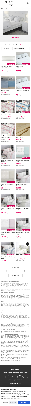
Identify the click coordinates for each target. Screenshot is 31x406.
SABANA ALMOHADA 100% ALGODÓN (6, 67)
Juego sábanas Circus (21, 115)
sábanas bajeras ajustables (11, 334)
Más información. (15, 398)
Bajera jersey (19, 137)
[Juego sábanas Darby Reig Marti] (23, 200)
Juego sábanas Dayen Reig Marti (21, 185)
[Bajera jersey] (23, 129)
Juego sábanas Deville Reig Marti (7, 160)
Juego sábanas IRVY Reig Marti (7, 209)
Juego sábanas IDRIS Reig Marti (22, 233)
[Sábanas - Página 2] (18, 271)
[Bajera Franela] (8, 82)
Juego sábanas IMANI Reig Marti (8, 257)
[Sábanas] (6, 271)
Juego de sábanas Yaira (22, 257)
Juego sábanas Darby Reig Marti (22, 209)
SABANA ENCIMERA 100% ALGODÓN (22, 91)
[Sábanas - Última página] (24, 271)
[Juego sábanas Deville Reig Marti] (8, 152)
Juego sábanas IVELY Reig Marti (8, 233)
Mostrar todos (24, 45)
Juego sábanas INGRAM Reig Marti (7, 185)
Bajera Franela (5, 90)
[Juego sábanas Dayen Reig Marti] (23, 176)
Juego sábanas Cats (6, 115)
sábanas (26, 312)
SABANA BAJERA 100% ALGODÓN (21, 67)
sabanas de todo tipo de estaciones (13, 332)
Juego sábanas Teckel (7, 137)
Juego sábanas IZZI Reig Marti (22, 160)
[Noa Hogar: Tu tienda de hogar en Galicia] (9, 3)
